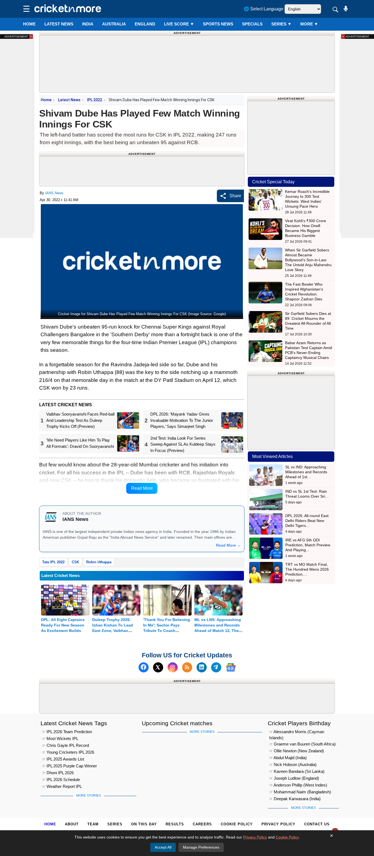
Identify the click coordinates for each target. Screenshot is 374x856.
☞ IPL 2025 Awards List (63, 759)
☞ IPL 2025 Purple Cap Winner (69, 766)
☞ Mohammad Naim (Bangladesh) (300, 792)
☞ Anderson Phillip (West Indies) (298, 785)
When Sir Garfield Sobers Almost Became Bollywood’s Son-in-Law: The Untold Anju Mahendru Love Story (308, 260)
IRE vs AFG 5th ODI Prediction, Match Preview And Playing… (307, 545)
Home (29, 24)
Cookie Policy (237, 824)
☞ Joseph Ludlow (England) (294, 778)
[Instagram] (173, 667)
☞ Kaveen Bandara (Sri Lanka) (296, 771)
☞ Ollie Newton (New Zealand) (296, 750)
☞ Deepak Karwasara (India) (295, 798)
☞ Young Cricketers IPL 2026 (68, 752)
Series (281, 24)
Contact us (317, 824)
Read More (142, 488)
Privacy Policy (278, 824)
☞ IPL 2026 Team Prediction (67, 731)
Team (93, 824)
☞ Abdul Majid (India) (288, 757)
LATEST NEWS (58, 24)
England (145, 24)
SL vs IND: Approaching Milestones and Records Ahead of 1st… (306, 472)
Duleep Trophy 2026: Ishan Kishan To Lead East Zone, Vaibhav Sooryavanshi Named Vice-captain (112, 630)
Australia (114, 24)
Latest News (69, 100)
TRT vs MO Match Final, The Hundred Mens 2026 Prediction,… (307, 569)
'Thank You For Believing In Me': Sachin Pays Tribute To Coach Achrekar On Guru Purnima (166, 630)
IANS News (54, 193)
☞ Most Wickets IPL (60, 738)
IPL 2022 (94, 100)
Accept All (163, 847)
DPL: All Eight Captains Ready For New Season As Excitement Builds (63, 625)
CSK (75, 562)
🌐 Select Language (263, 9)
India (87, 24)
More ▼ (309, 24)
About (72, 824)
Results (175, 824)
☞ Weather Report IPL (62, 786)
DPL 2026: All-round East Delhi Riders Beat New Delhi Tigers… (307, 520)
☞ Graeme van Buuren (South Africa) (302, 744)
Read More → (228, 545)
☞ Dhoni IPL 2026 (58, 772)
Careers (202, 824)
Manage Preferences (201, 847)
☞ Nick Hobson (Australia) (293, 764)
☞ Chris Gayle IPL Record (65, 745)
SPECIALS (252, 24)
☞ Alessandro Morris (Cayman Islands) (296, 732)
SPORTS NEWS (218, 24)
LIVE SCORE (179, 24)
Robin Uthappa (98, 562)
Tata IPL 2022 (53, 562)
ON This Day (144, 824)
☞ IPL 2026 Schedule (61, 779)
